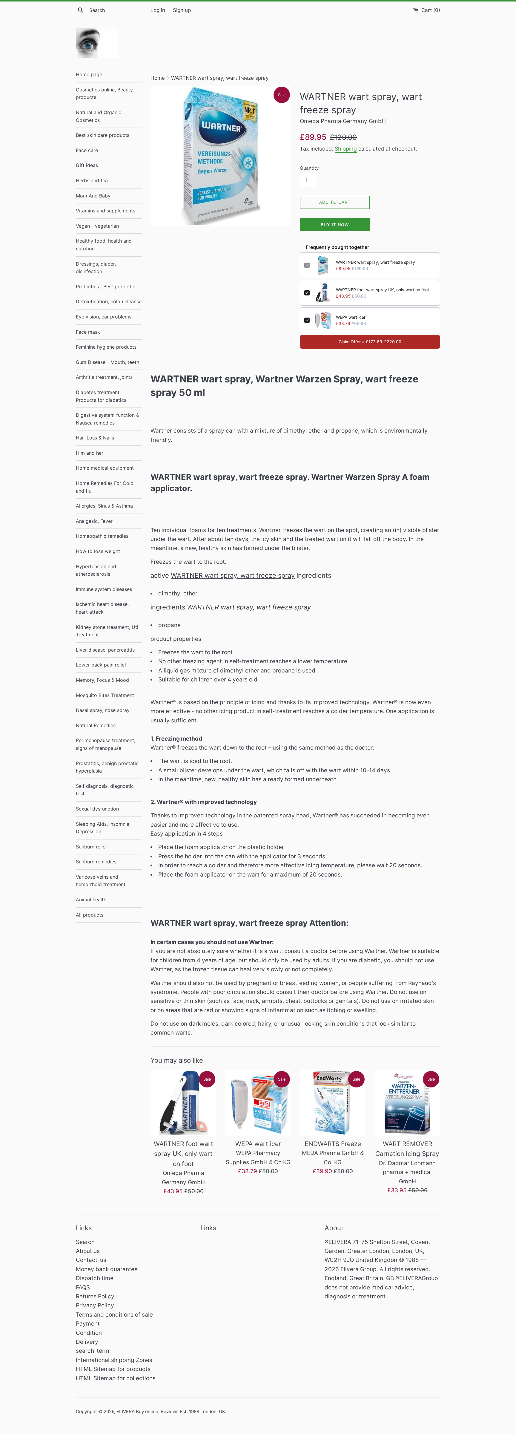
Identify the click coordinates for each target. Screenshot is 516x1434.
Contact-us (91, 1260)
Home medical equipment (105, 468)
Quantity (309, 168)
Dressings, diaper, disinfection (96, 268)
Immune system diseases (104, 589)
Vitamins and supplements (105, 211)
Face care (87, 150)
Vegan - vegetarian (97, 226)
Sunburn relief (91, 847)
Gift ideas (87, 165)
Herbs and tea (92, 180)
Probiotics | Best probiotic (105, 286)
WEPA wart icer (351, 317)
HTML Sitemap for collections (116, 1378)
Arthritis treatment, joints (104, 377)
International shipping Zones (114, 1360)
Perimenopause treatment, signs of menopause (105, 744)
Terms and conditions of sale (114, 1314)
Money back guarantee (107, 1269)
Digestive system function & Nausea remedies (107, 419)
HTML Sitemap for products (113, 1369)
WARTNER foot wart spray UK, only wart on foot (382, 289)
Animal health (91, 900)
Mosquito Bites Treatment (105, 695)
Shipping (346, 148)
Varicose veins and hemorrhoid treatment (100, 881)
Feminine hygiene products (106, 347)
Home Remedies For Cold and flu (104, 487)
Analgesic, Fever (94, 521)
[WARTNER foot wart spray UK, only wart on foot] (183, 1103)
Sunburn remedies (96, 862)
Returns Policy (95, 1296)
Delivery (87, 1341)
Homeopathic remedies (102, 536)
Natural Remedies (96, 725)
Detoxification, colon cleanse (109, 301)
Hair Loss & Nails (95, 438)
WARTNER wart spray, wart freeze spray (375, 262)
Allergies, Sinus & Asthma (104, 506)
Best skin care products (102, 135)
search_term (92, 1350)
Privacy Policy (95, 1305)
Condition (89, 1332)
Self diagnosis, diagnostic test (105, 790)
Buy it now (335, 224)
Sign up (182, 10)
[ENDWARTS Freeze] (333, 1103)
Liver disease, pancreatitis (105, 650)
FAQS (83, 1287)
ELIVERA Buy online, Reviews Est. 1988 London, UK (170, 1411)
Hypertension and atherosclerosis (96, 570)
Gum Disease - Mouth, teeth (107, 362)
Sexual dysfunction (97, 809)
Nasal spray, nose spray (103, 710)
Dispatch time (94, 1278)
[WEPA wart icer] (258, 1103)
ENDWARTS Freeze (333, 1143)
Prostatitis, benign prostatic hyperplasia (107, 767)
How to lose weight (98, 551)
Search (85, 1242)
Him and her (89, 453)
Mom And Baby (93, 196)
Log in (157, 10)
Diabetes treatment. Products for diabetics (101, 396)
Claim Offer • (370, 341)
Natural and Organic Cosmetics (98, 116)
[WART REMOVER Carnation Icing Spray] (407, 1103)
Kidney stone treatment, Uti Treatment (107, 631)
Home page (89, 74)
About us (88, 1251)
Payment (88, 1323)
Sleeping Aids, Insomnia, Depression (103, 828)
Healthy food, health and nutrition (104, 245)
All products (89, 915)
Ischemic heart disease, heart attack (102, 608)
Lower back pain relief (101, 665)
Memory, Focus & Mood (102, 680)
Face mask (88, 332)
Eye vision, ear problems (103, 317)
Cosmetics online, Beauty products (104, 93)
